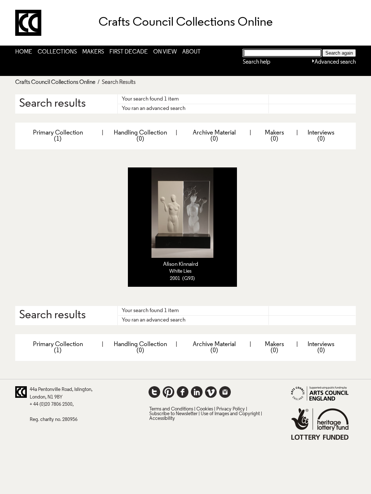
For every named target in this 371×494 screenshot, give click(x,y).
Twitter (154, 392)
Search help (256, 62)
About (191, 52)
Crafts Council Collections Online (55, 82)
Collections (57, 52)
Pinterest (168, 392)
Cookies (204, 409)
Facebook (182, 392)
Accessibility (162, 418)
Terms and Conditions (171, 409)
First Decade (128, 52)
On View (165, 52)
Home (23, 52)
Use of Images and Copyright (230, 414)
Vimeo (211, 392)
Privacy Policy (230, 409)
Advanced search (335, 62)
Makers (93, 52)
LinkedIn (197, 392)
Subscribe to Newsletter (173, 414)
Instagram (225, 392)
